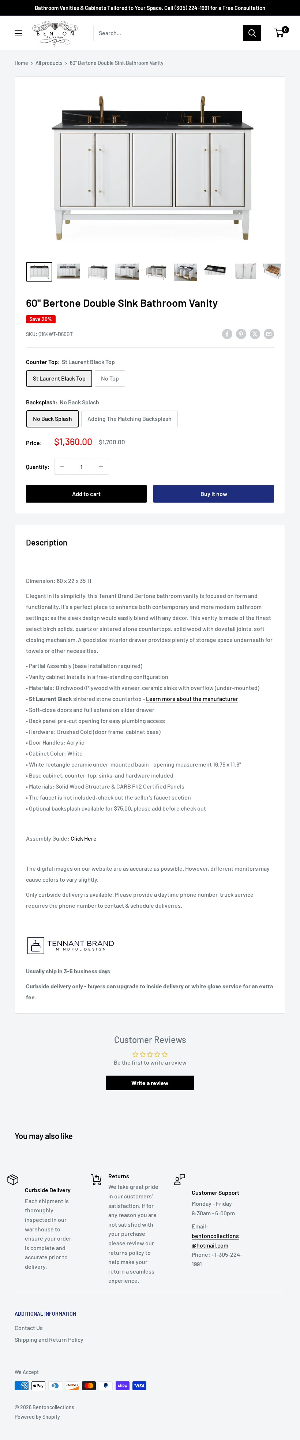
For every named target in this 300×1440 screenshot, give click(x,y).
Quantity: (38, 466)
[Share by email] (269, 333)
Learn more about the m (176, 698)
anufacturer (222, 698)
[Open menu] (18, 33)
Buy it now (213, 493)
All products (49, 63)
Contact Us (29, 1327)
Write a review (150, 1082)
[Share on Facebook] (227, 333)
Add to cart (86, 493)
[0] (279, 33)
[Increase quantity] (101, 466)
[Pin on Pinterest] (241, 333)
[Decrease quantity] (62, 466)
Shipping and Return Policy (49, 1339)
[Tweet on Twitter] (255, 333)
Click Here (84, 838)
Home (21, 63)
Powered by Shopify (37, 1417)
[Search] (252, 33)
